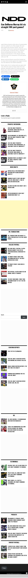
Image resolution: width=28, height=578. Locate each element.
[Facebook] (15, 111)
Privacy (4, 568)
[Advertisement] (14, 214)
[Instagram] (13, 111)
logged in (9, 118)
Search (2, 315)
